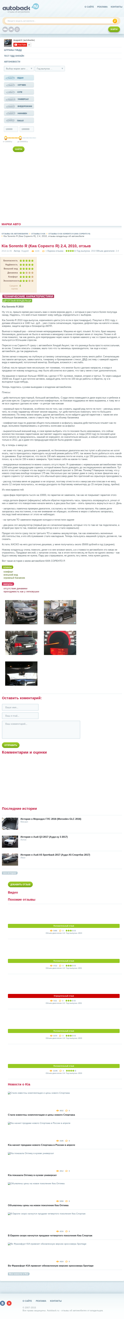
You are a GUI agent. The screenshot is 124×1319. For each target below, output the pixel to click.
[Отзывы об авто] (5, 29)
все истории (9, 873)
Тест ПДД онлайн (14, 56)
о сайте (89, 7)
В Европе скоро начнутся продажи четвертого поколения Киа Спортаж (50, 1235)
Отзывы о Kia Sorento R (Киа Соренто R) (69, 234)
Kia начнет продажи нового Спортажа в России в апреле (41, 1145)
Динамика (12, 272)
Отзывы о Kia (38, 234)
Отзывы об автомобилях (15, 234)
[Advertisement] (19, 186)
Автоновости (12, 62)
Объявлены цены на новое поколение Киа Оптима (38, 1205)
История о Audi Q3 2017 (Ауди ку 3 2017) (44, 837)
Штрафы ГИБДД (13, 50)
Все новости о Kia (18, 1274)
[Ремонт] (17, 29)
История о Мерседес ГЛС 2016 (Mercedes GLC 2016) (51, 819)
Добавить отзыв (20, 884)
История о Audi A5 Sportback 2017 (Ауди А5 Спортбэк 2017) (55, 855)
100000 (6, 142)
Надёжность (11, 264)
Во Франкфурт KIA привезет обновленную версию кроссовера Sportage (50, 1265)
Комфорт (13, 277)
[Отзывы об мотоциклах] (11, 29)
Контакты (116, 7)
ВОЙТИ (114, 29)
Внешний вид (11, 268)
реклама (102, 7)
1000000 (20, 142)
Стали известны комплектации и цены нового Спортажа (41, 1114)
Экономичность (10, 281)
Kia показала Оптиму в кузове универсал (32, 1175)
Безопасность (10, 260)
